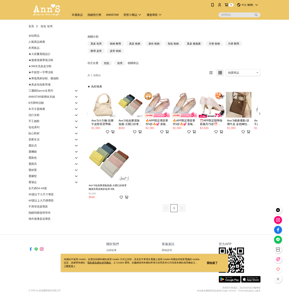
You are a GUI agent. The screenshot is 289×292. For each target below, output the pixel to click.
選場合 (33, 182)
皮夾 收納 (115, 50)
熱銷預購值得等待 (40, 212)
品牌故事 (111, 250)
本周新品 (34, 47)
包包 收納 (173, 43)
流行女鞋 (34, 115)
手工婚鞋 (34, 121)
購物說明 (167, 250)
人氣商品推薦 (37, 41)
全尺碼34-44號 (38, 188)
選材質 (33, 169)
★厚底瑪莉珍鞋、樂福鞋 (44, 78)
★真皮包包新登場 (40, 84)
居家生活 (34, 139)
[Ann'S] (47, 10)
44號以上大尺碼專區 (41, 200)
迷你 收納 (153, 43)
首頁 (31, 26)
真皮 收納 (134, 43)
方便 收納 (214, 43)
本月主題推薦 (37, 108)
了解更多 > (69, 266)
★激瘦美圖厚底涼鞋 (41, 60)
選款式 (33, 145)
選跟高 (33, 163)
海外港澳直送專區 (40, 218)
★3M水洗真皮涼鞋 (40, 66)
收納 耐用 (115, 43)
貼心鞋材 (34, 133)
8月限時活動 (36, 102)
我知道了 (212, 262)
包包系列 (34, 127)
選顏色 (33, 157)
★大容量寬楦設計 (40, 54)
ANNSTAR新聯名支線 (42, 96)
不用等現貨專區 (38, 206)
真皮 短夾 (96, 43)
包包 (43, 26)
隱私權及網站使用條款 (99, 262)
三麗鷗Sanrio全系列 (41, 90)
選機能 (33, 151)
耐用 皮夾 (96, 50)
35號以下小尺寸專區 (41, 194)
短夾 (50, 26)
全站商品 (34, 35)
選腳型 (33, 176)
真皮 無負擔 (194, 43)
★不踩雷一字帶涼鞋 (41, 72)
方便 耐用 (233, 43)
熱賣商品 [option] (233, 72)
